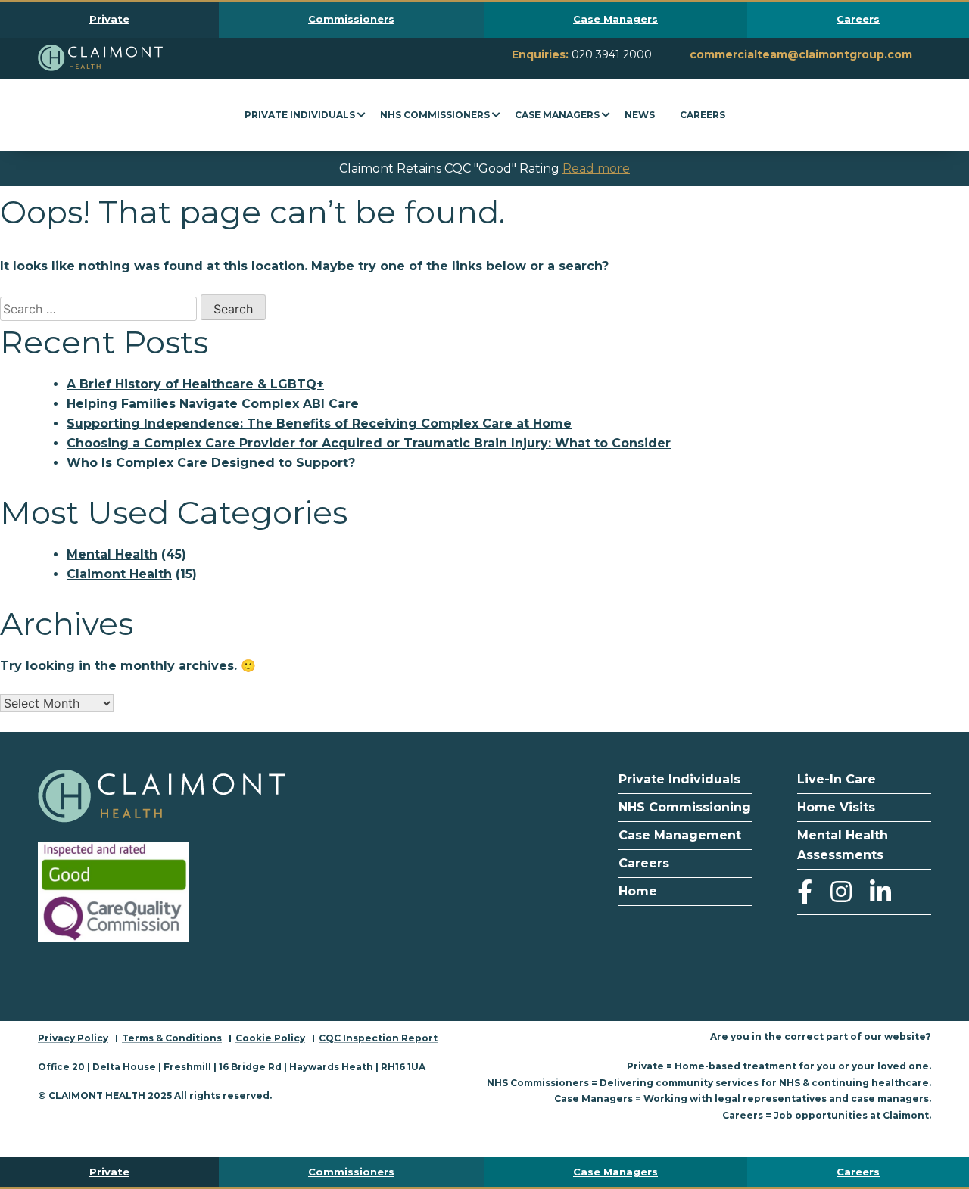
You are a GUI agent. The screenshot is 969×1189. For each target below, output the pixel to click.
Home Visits (836, 807)
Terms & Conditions (172, 1038)
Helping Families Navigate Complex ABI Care (213, 404)
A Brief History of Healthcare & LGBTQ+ (195, 384)
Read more (596, 168)
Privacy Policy (73, 1038)
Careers (702, 114)
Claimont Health (119, 574)
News (640, 114)
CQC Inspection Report (378, 1038)
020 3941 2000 (612, 54)
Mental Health (112, 554)
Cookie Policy (270, 1038)
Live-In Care (836, 779)
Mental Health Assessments (842, 845)
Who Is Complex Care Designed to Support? (211, 463)
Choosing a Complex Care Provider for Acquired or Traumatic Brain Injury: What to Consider (369, 443)
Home (637, 891)
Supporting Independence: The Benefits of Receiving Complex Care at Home (319, 423)
